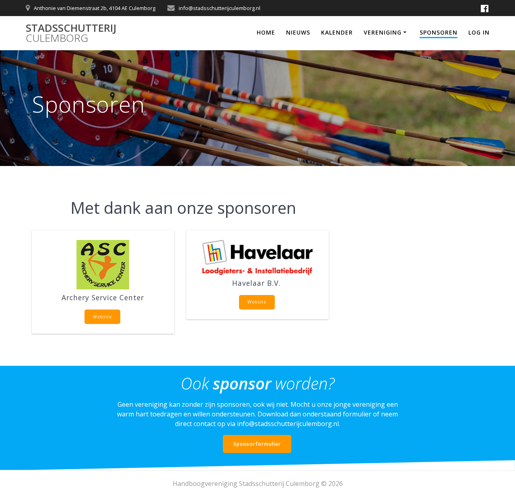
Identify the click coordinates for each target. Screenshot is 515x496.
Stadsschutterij (71, 33)
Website (102, 317)
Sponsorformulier (257, 444)
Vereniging (383, 32)
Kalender (337, 32)
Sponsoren (438, 32)
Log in (479, 32)
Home (266, 32)
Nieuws (298, 32)
